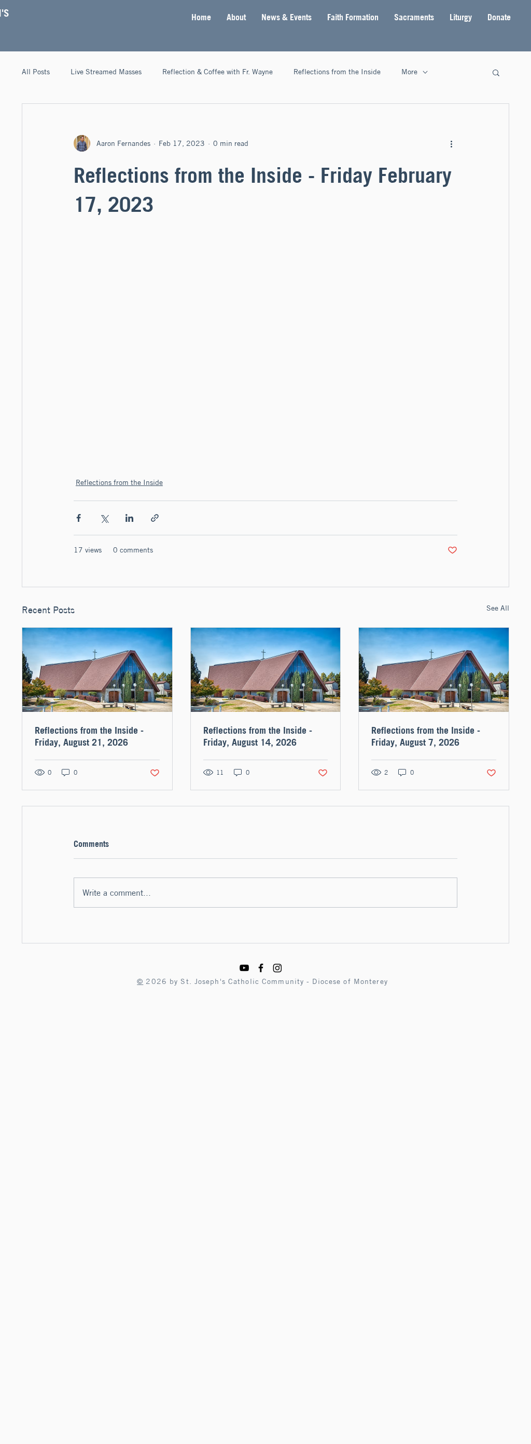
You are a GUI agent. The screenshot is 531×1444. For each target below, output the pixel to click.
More (409, 71)
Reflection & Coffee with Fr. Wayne (217, 71)
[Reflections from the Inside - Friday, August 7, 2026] (434, 670)
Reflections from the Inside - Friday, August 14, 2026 (257, 736)
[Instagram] (277, 968)
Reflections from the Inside (337, 71)
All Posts (36, 71)
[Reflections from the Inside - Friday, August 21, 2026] (97, 670)
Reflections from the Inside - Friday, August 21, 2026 (89, 736)
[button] (236, 17)
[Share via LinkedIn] (129, 518)
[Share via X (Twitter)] (104, 518)
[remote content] (265, 340)
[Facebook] (261, 968)
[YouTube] (244, 968)
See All (497, 608)
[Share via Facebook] (78, 518)
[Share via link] (155, 518)
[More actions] (451, 143)
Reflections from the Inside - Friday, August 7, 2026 (425, 736)
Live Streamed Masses (106, 71)
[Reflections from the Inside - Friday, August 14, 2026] (266, 670)
